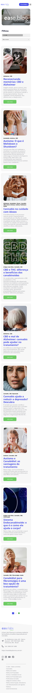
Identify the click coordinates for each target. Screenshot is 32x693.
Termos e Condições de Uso (13, 674)
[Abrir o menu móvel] (30, 4)
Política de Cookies (11, 670)
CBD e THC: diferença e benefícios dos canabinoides (15, 272)
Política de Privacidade (12, 673)
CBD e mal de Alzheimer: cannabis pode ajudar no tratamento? (15, 340)
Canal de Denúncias (11, 688)
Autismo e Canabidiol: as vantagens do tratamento (11, 462)
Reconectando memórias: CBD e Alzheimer (13, 82)
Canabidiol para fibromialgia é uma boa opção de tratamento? (14, 582)
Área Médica (24, 4)
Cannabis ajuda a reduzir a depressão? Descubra (15, 399)
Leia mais (10, 102)
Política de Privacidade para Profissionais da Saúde (13, 678)
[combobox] (16, 35)
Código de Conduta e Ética (13, 680)
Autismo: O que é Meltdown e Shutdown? (13, 144)
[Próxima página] (19, 613)
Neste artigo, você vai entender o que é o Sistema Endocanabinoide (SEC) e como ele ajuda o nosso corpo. (15, 532)
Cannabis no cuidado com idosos (15, 210)
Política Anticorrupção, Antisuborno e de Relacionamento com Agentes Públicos (16, 685)
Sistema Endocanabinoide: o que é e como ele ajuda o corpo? (15, 524)
